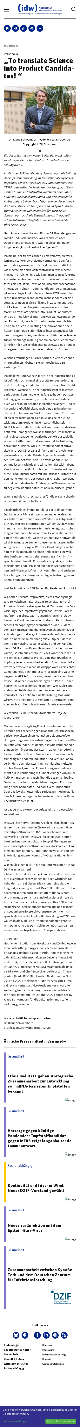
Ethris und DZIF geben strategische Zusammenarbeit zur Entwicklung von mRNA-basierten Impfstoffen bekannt (40, 1083)
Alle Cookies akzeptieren (60, 1421)
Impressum (48, 1349)
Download (50, 144)
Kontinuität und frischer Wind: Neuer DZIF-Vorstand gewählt (36, 1188)
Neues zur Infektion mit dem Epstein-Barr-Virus (34, 1227)
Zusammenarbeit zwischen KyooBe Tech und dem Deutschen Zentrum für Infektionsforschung (40, 1275)
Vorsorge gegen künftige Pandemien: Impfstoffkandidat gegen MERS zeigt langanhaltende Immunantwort (40, 1138)
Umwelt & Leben (14, 1359)
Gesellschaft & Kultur (17, 1350)
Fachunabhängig (14, 1368)
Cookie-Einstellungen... (16, 1421)
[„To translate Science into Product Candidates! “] (15, 28)
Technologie (11, 1345)
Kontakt (46, 1359)
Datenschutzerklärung (54, 1354)
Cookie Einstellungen (53, 1363)
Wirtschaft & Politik (16, 1364)
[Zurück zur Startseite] (40, 9)
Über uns (47, 1345)
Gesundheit (11, 1354)
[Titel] (7, 28)
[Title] (23, 28)
